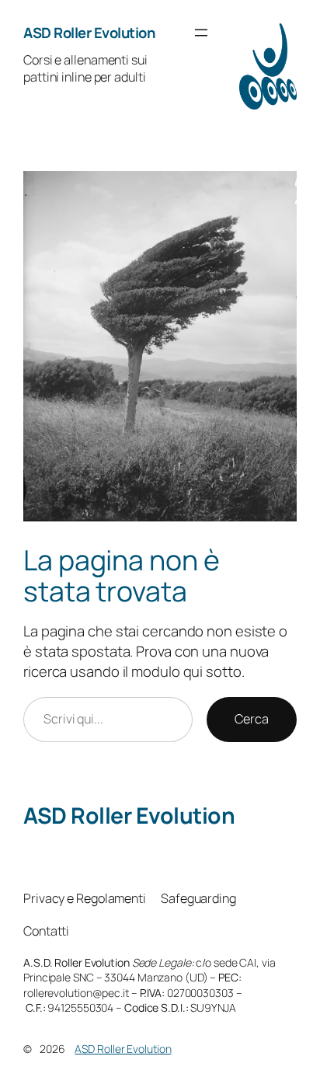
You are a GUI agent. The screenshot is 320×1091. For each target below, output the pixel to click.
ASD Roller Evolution (89, 33)
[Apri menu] (201, 32)
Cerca (252, 718)
